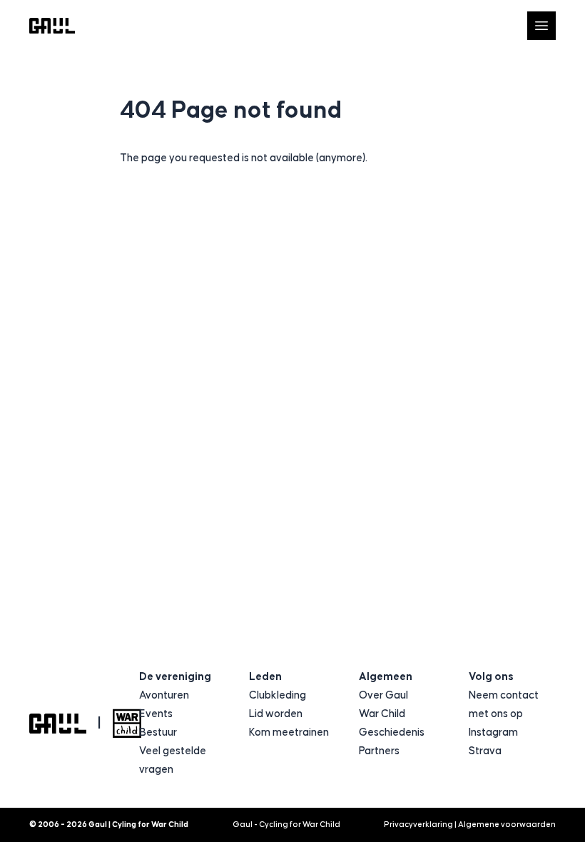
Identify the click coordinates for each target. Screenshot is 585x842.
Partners (379, 751)
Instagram (493, 732)
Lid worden (275, 714)
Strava (485, 751)
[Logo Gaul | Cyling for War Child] (52, 26)
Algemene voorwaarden (507, 824)
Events (156, 714)
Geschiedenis (391, 732)
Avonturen (164, 695)
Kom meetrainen (289, 732)
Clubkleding (277, 695)
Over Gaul (383, 695)
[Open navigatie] (541, 25)
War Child (382, 714)
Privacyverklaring (418, 824)
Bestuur (158, 732)
